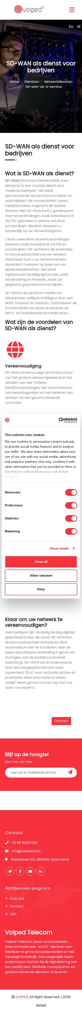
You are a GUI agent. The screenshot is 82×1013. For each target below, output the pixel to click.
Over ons (16, 898)
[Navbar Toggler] (72, 10)
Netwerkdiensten (58, 81)
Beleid (41, 1005)
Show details (59, 548)
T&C (13, 914)
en (71, 26)
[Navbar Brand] (28, 9)
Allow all (41, 561)
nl (78, 26)
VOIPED (22, 997)
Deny (41, 589)
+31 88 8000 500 (23, 842)
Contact (61, 721)
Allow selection (41, 575)
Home (14, 81)
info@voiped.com (26, 851)
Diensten (31, 81)
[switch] (71, 505)
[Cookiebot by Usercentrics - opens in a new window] (59, 420)
